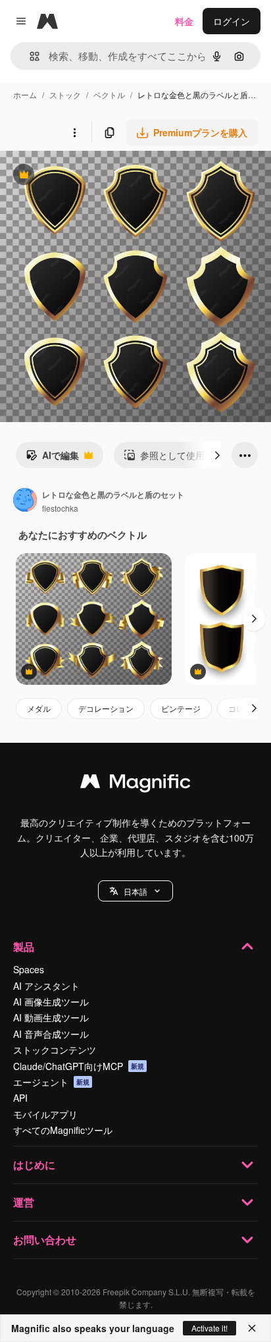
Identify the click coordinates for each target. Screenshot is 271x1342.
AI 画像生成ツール (51, 1001)
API (20, 1097)
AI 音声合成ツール (51, 1033)
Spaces (28, 969)
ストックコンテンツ (54, 1049)
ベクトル (109, 94)
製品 (23, 946)
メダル (39, 708)
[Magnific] (135, 784)
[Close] (252, 1328)
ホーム (25, 94)
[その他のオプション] (74, 132)
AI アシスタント (46, 985)
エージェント (51, 1081)
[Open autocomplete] (29, 56)
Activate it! (209, 1327)
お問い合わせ (44, 1239)
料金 (184, 21)
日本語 (135, 891)
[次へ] (217, 455)
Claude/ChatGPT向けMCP (78, 1066)
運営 (23, 1202)
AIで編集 (52, 458)
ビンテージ (181, 708)
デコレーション (106, 708)
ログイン (231, 21)
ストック (65, 94)
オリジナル (90, 176)
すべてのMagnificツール (62, 1130)
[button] (135, 890)
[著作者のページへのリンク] (25, 501)
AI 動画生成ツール (51, 1017)
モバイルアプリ (45, 1114)
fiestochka (60, 508)
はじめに (34, 1164)
